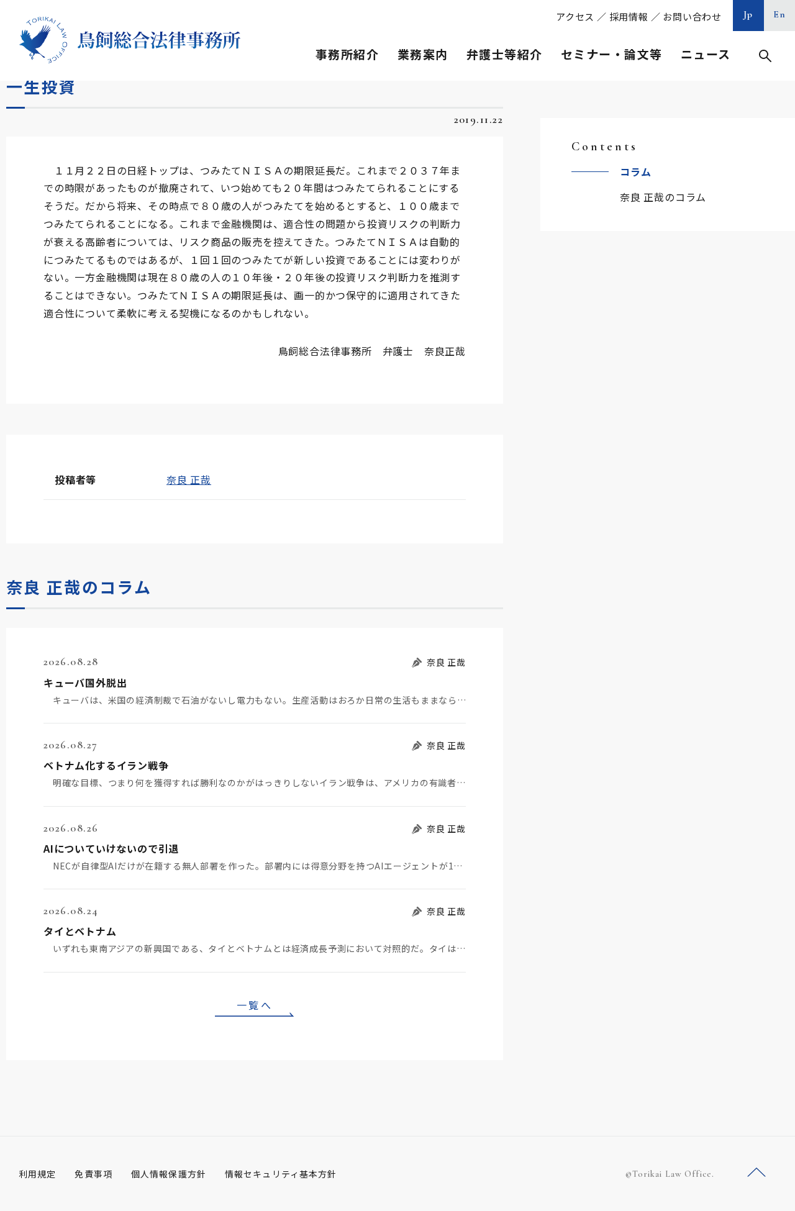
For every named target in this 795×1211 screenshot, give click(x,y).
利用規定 (37, 1174)
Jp (748, 14)
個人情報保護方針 (168, 1174)
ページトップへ (756, 1173)
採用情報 (628, 16)
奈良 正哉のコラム (663, 196)
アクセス (575, 16)
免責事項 (93, 1174)
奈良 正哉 (188, 479)
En (779, 14)
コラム (635, 171)
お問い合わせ (692, 16)
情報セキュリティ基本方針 (281, 1174)
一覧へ (255, 1004)
